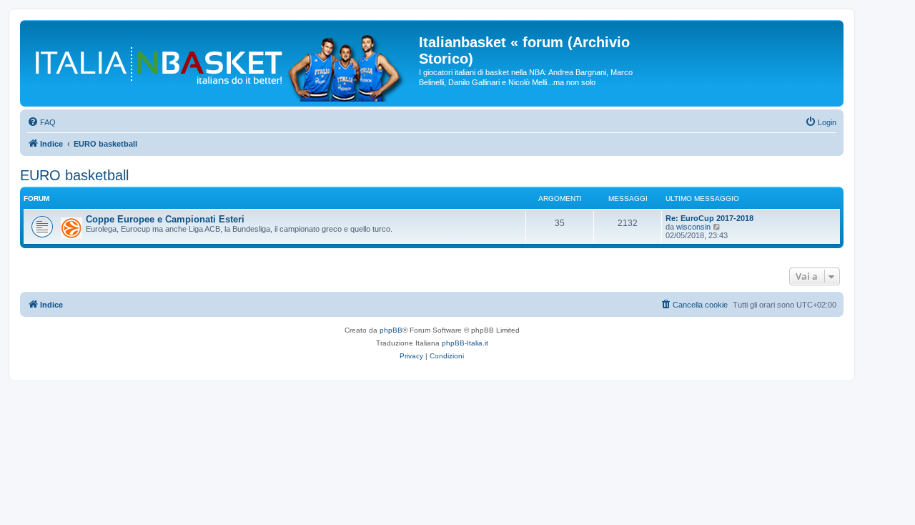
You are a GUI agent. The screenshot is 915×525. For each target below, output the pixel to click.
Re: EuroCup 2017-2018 (709, 218)
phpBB (391, 330)
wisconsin (693, 226)
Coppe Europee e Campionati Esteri (165, 219)
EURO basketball (74, 175)
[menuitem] (41, 122)
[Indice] (221, 63)
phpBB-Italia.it (465, 343)
